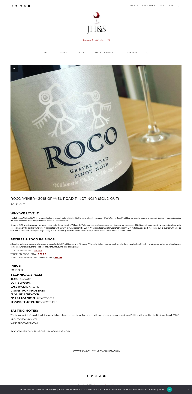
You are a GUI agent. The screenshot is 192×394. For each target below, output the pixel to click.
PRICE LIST (134, 5)
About (64, 53)
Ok (169, 389)
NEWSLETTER (148, 5)
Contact (132, 53)
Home (47, 53)
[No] (188, 389)
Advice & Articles (106, 53)
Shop (81, 53)
